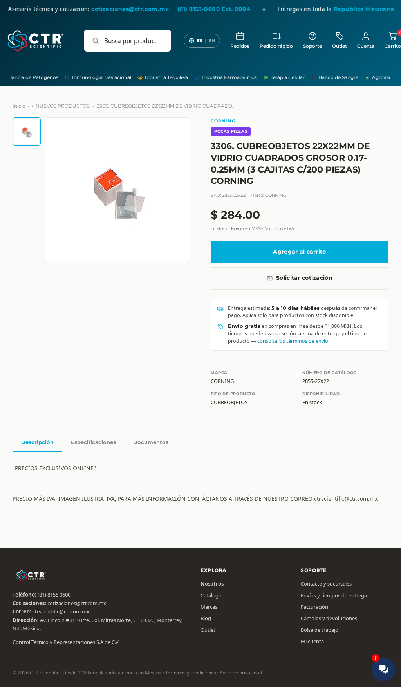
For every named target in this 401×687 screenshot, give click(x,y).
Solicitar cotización (304, 277)
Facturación (314, 606)
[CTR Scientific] (35, 41)
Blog (205, 618)
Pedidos (239, 46)
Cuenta (365, 46)
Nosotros (212, 583)
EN (211, 40)
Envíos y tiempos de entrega (334, 595)
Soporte (312, 46)
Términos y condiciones (190, 672)
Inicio (19, 106)
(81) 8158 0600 (54, 594)
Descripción (37, 442)
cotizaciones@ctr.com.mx (76, 603)
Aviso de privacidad (241, 672)
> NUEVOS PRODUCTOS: (61, 106)
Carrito (393, 40)
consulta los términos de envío (292, 341)
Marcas (208, 606)
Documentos (150, 442)
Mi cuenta (312, 641)
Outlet (339, 46)
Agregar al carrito (299, 251)
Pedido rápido (276, 46)
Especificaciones (93, 442)
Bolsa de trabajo (319, 629)
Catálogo (211, 595)
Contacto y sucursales (326, 583)
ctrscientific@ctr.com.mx (61, 611)
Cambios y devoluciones (329, 618)
